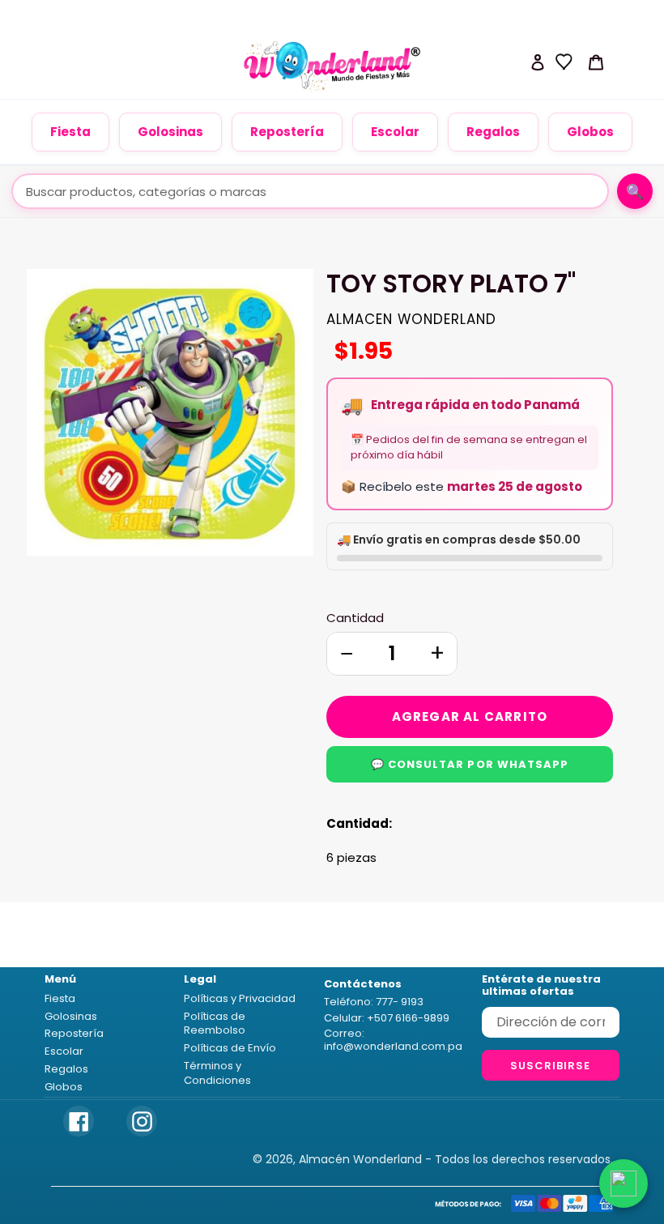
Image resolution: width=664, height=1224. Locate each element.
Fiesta (70, 131)
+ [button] (437, 653)
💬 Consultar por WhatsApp (469, 764)
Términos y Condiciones (217, 1073)
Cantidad (355, 617)
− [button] (346, 653)
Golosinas (170, 131)
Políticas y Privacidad (240, 998)
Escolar (395, 131)
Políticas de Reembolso (214, 1023)
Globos (590, 131)
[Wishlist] (564, 61)
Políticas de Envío (230, 1048)
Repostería (287, 131)
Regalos (493, 131)
